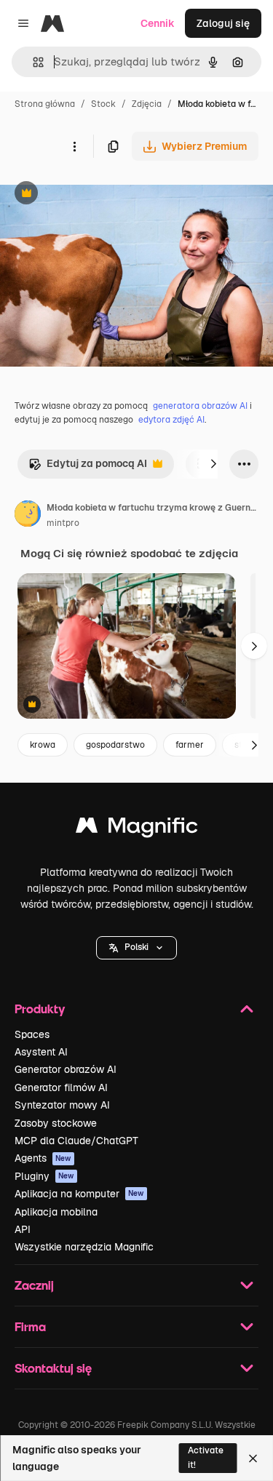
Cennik (158, 23)
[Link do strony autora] (28, 515)
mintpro (63, 523)
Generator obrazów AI (65, 1069)
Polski (136, 947)
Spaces (32, 1034)
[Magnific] (137, 829)
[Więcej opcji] (74, 146)
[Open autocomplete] (32, 62)
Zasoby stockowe (56, 1123)
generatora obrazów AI (200, 406)
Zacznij (34, 1285)
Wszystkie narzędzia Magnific (84, 1246)
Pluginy (44, 1176)
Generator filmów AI (61, 1087)
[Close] (253, 1458)
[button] (136, 947)
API (23, 1229)
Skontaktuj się (53, 1368)
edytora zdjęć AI (171, 420)
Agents (43, 1158)
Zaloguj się (223, 23)
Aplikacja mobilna (56, 1211)
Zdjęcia (147, 104)
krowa (42, 745)
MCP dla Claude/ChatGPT (76, 1140)
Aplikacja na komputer (79, 1193)
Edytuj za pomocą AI (87, 467)
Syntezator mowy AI (62, 1104)
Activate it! (205, 1457)
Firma (30, 1326)
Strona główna (45, 104)
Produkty (40, 1008)
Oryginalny (100, 194)
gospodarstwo (115, 745)
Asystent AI (41, 1051)
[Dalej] (213, 464)
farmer (189, 745)
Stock (103, 104)
